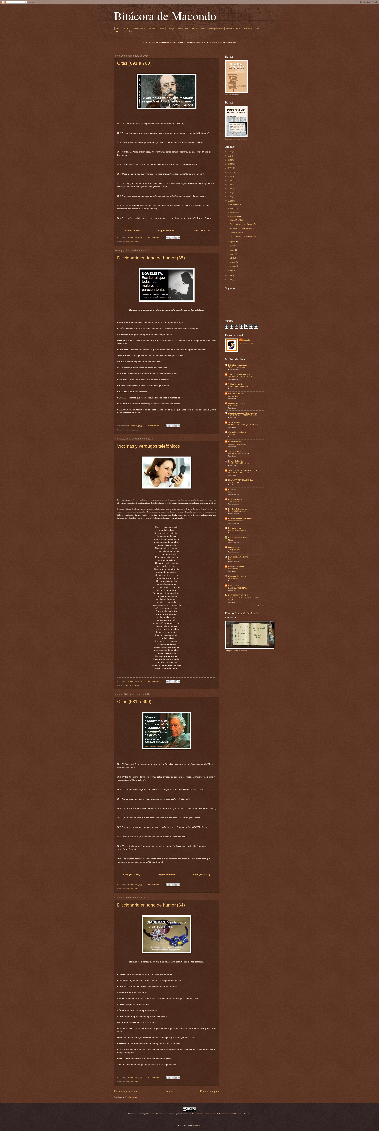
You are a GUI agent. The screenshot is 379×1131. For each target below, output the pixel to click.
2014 (230, 200)
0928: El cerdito (233, 501)
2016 (230, 192)
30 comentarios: (154, 237)
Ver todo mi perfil (246, 343)
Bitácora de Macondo (165, 15)
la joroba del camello (236, 403)
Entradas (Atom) (131, 1097)
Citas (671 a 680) (131, 874)
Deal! (230, 559)
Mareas (230, 540)
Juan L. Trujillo (234, 451)
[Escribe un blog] (170, 237)
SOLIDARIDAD (234, 482)
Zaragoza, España (132, 241)
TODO (126, 28)
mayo (232, 253)
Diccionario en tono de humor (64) (151, 905)
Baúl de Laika (234, 585)
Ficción (161, 28)
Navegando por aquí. (235, 549)
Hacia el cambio (234, 441)
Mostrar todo (261, 606)
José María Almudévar (155, 1113)
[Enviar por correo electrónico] (167, 237)
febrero (233, 266)
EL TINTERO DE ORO (238, 595)
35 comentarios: (154, 884)
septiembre (234, 216)
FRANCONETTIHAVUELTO (240, 480)
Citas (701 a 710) (201, 231)
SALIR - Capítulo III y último (238, 463)
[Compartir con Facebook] (175, 237)
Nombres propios (139, 28)
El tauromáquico (235, 499)
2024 (230, 160)
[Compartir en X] (173, 237)
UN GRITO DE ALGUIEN (238, 386)
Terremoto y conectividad (237, 444)
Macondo (246, 340)
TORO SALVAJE (235, 384)
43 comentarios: (154, 681)
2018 (230, 184)
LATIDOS (232, 489)
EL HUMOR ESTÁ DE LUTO (239, 472)
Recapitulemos (233, 568)
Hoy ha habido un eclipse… (238, 511)
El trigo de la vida (235, 460)
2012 (230, 279)
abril (232, 258)
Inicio (118, 28)
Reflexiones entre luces (237, 365)
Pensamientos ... (234, 547)
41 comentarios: (154, 1077)
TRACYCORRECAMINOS (239, 374)
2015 (230, 196)
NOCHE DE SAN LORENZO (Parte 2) (242, 415)
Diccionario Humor (233, 28)
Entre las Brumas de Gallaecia (240, 518)
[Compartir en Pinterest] (178, 237)
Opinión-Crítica (183, 28)
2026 (230, 151)
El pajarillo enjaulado (235, 520)
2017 (230, 188)
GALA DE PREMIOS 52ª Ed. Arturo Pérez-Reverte (244, 598)
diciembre (234, 204)
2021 (230, 172)
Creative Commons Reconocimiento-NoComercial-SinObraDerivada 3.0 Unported (220, 1113)
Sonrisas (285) (233, 396)
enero (232, 270)
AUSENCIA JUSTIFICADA (238, 453)
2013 (230, 275)
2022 (230, 168)
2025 (230, 155)
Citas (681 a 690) (132, 231)
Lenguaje (170, 28)
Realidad (152, 28)
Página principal (166, 231)
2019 (230, 180)
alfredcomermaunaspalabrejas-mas (242, 413)
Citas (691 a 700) (134, 63)
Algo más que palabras (237, 432)
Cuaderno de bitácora (237, 576)
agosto (232, 241)
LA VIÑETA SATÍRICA (238, 556)
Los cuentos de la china (237, 537)
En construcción (234, 528)
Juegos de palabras (198, 28)
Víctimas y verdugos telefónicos (148, 446)
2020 (230, 176)
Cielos (230, 492)
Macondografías (122, 32)
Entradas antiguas (209, 1091)
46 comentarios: (154, 425)
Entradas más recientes (126, 1091)
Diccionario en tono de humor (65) (151, 257)
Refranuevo (248, 28)
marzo (232, 262)
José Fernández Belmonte (237, 530)
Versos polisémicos (216, 28)
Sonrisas (134, 32)
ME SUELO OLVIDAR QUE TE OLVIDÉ (243, 424)
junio (232, 249)
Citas (257, 28)
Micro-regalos (234, 422)
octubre (233, 212)
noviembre (234, 208)
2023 (230, 164)
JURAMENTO (233, 405)
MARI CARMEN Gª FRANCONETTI (243, 470)
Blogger (197, 1125)
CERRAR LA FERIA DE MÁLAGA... (242, 377)
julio (232, 245)
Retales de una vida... (236, 566)
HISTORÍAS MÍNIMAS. (237, 588)
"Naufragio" (232, 434)
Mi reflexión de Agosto (236, 367)
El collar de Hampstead (237, 508)
